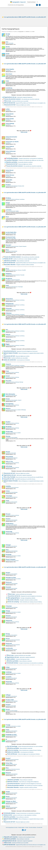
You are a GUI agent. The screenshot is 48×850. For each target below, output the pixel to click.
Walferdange (9, 466)
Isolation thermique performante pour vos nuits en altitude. (30, 746)
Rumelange (8, 554)
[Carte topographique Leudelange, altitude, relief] (3, 673)
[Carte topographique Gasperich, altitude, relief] (3, 366)
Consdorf (8, 758)
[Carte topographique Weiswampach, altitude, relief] (3, 458)
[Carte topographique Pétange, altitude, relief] (3, 612)
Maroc (7, 216)
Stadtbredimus (9, 523)
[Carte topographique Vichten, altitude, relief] (3, 492)
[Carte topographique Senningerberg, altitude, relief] (3, 405)
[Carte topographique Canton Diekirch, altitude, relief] (3, 147)
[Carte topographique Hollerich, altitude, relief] (3, 336)
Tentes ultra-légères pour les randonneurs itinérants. (29, 754)
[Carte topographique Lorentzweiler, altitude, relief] (3, 649)
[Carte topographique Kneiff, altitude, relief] (3, 286)
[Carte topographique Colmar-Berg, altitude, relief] (3, 764)
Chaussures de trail (9, 105)
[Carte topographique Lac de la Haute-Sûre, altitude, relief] (3, 233)
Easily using (25, 17)
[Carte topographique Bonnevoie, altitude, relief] (3, 340)
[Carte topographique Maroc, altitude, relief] (3, 219)
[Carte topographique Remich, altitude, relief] (3, 797)
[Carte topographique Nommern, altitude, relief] (3, 617)
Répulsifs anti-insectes (11, 837)
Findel (7, 371)
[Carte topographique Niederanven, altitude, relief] (3, 621)
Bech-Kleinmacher (10, 394)
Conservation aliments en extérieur (25, 162)
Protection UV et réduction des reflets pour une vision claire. (31, 160)
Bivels (7, 250)
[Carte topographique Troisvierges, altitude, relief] (3, 497)
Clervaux (20, 270)
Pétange (8, 611)
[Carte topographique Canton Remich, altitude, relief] (3, 115)
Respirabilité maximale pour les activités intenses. (25, 479)
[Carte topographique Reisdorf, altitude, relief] (3, 574)
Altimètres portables (10, 260)
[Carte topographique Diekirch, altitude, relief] (3, 807)
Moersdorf (8, 245)
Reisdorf (8, 572)
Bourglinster (9, 278)
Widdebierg (8, 273)
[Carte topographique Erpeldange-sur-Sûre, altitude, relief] (3, 736)
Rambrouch (9, 582)
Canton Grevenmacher (11, 137)
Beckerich (8, 772)
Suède (7, 81)
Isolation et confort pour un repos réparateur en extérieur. (25, 258)
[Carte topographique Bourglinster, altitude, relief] (3, 281)
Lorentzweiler (9, 648)
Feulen (7, 729)
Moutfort (8, 421)
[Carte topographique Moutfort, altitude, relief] (3, 423)
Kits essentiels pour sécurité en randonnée (30, 99)
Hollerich (8, 334)
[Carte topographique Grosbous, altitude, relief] (3, 186)
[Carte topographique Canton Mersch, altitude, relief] (3, 171)
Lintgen (8, 667)
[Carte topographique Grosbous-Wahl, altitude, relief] (3, 701)
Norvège (8, 34)
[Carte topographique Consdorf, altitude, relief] (3, 759)
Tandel (7, 500)
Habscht (19, 400)
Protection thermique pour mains (23, 659)
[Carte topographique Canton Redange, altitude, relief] (3, 125)
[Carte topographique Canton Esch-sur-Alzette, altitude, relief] (3, 143)
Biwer (7, 768)
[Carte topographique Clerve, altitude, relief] (3, 270)
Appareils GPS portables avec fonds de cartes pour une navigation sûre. (31, 103)
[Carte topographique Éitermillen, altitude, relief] (3, 382)
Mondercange (9, 431)
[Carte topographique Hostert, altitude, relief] (3, 377)
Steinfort (8, 518)
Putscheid (8, 587)
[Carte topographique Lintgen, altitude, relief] (3, 668)
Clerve (7, 268)
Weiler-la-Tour (9, 461)
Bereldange (8, 426)
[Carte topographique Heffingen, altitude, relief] (3, 696)
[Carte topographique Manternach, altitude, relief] (3, 644)
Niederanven (9, 620)
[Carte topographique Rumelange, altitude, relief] (3, 556)
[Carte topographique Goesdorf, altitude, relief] (3, 706)
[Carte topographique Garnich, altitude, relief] (3, 712)
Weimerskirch (9, 298)
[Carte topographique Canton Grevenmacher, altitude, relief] (3, 138)
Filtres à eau (7, 101)
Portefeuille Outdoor (12, 158)
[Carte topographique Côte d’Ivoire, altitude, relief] (3, 76)
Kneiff (7, 285)
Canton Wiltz (9, 180)
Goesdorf (8, 704)
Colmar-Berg (9, 763)
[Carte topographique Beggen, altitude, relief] (3, 345)
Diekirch (8, 806)
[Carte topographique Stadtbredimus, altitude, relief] (3, 526)
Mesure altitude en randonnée (23, 260)
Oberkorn (8, 408)
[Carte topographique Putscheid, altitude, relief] (3, 588)
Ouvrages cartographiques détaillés (28, 598)
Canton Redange (10, 123)
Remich (7, 796)
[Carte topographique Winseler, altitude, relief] (3, 453)
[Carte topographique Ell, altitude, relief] (3, 740)
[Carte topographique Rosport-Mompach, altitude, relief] (3, 560)
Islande (7, 53)
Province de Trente (10, 237)
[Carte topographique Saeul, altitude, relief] (3, 551)
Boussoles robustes (10, 264)
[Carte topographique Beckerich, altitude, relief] (3, 774)
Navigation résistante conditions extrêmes (25, 264)
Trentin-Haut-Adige (12, 238)
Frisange (8, 725)
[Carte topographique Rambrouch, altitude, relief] (3, 583)
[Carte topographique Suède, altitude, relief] (3, 83)
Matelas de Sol (8, 259)
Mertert (8, 638)
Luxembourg (8, 70)
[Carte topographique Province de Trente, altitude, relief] (3, 239)
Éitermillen (8, 380)
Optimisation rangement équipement (24, 97)
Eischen (8, 399)
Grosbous (8, 184)
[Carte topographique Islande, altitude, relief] (3, 56)
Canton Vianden (10, 118)
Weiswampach (9, 456)
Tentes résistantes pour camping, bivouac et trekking (31, 601)
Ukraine (8, 46)
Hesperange (9, 681)
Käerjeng (8, 436)
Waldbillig (8, 486)
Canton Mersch (9, 170)
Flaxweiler (22, 274)
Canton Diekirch (10, 146)
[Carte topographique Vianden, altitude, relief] (3, 793)
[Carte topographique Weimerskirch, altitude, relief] (3, 300)
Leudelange (9, 672)
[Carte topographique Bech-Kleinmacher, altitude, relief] (3, 395)
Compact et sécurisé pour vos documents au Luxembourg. (31, 158)
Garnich (8, 709)
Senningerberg (9, 403)
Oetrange (21, 382)
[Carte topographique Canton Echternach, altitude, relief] (3, 152)
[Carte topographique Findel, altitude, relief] (3, 372)
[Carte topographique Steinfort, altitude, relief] (3, 520)
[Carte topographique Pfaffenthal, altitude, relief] (3, 316)
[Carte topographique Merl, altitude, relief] (3, 331)
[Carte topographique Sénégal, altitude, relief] (3, 205)
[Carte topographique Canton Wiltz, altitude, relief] (3, 181)
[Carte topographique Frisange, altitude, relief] (3, 726)
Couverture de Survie (10, 351)
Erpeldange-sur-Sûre (11, 734)
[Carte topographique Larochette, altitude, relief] (3, 678)
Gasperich (8, 364)
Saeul (7, 549)
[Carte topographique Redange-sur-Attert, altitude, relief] (3, 802)
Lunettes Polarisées (12, 160)
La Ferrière (8, 209)
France (7, 43)
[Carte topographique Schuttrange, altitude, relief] (3, 533)
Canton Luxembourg (15, 199)
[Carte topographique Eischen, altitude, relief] (3, 400)
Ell (6, 739)
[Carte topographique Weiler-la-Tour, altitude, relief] (3, 462)
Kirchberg (8, 198)
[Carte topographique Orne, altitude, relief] (3, 43)
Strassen (8, 514)
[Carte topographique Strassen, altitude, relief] (3, 515)
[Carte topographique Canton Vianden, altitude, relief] (3, 120)
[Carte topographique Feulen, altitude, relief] (3, 731)
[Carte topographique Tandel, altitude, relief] (3, 502)
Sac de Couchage (12, 746)
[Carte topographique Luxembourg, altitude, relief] (3, 90)
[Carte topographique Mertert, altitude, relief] (3, 640)
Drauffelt (24, 270)
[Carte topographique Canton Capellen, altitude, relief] (3, 70)
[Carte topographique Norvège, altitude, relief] (3, 36)
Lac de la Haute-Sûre (11, 232)
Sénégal (8, 202)
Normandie (11, 43)
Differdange (23, 409)
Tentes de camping (13, 601)
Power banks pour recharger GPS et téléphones (29, 781)
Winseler (8, 451)
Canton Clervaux (10, 175)
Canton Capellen (10, 69)
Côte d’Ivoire (9, 74)
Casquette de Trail (9, 479)
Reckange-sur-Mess (11, 577)
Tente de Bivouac (12, 754)
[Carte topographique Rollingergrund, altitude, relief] (3, 305)
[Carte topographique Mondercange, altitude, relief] (3, 432)
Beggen (8, 344)
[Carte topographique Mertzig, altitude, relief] (3, 635)
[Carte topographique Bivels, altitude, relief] (3, 251)
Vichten (8, 491)
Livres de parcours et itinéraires (23, 360)
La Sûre (8, 109)
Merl (7, 329)
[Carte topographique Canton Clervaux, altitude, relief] (3, 176)
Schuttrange (9, 531)
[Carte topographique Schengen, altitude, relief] (3, 546)
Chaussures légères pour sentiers (23, 104)
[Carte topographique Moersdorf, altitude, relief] (3, 246)
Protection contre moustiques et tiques (26, 837)
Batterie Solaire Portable (11, 353)
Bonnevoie (8, 339)
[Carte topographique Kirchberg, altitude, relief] (3, 199)
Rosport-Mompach (22, 246)
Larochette (8, 676)
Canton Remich (9, 114)
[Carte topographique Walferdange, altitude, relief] (3, 467)
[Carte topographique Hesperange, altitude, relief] (3, 683)
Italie (7, 238)
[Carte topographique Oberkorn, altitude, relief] (3, 410)
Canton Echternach (11, 151)
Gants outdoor (11, 659)
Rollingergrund (9, 303)
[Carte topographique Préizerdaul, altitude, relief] (3, 607)
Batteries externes (12, 781)
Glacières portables (11, 162)
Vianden (8, 791)
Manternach (9, 643)
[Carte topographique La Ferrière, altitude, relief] (3, 212)
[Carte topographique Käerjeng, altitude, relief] (3, 438)
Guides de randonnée (10, 360)
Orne (7, 42)
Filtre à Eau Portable (9, 477)
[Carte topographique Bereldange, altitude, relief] (3, 428)
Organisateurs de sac (10, 97)
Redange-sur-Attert (11, 801)
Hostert (8, 376)
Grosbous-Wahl (21, 186)
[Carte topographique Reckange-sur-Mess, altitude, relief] (3, 578)
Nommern (8, 615)
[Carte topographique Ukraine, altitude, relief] (3, 49)
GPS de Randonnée (9, 103)
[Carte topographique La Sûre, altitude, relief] (3, 110)
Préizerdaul (9, 606)
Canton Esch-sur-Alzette (12, 141)
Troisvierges (20, 286)
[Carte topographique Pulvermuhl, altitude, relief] (3, 309)
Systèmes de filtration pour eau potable (20, 101)
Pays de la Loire (12, 211)
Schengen (8, 545)
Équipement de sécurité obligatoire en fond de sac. (27, 351)
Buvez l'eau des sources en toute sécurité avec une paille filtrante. (29, 477)
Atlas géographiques (14, 598)
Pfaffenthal (8, 313)
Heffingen (8, 695)
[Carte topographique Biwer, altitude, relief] (3, 769)
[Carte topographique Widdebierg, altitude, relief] (3, 275)
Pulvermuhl (9, 308)
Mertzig (8, 633)
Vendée (17, 211)
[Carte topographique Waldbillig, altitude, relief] (3, 487)
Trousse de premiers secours (12, 99)
